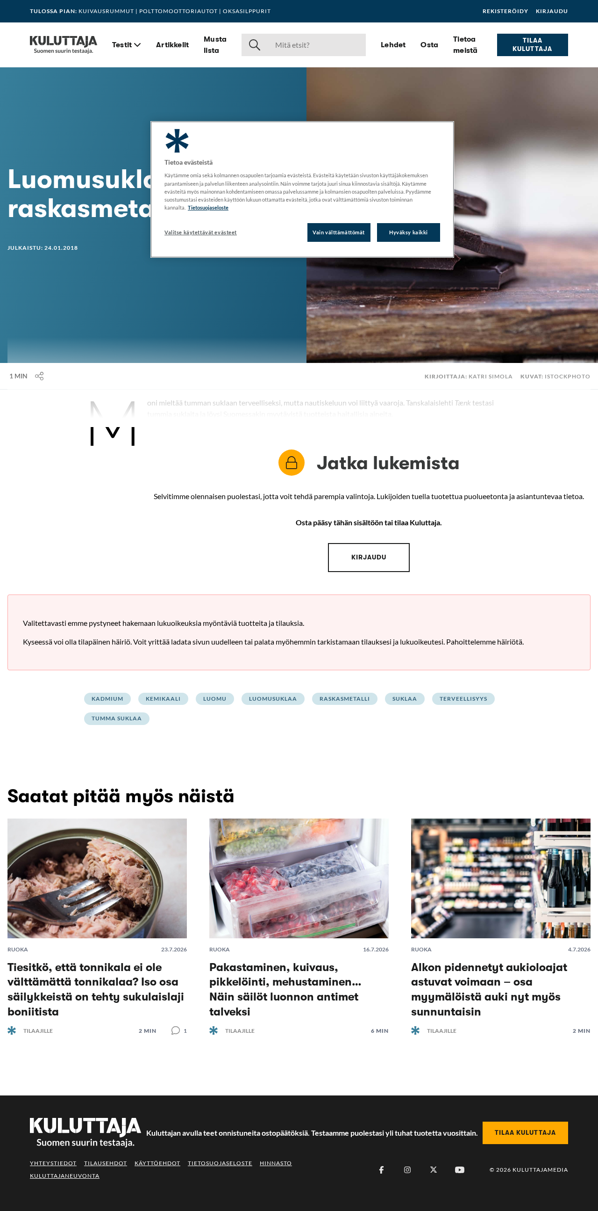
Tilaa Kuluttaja (532, 44)
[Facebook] (381, 1170)
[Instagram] (407, 1170)
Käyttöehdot (157, 1163)
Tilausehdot (105, 1163)
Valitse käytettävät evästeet (200, 232)
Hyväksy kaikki (408, 232)
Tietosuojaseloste (220, 1163)
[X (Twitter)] (433, 1170)
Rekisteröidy (505, 11)
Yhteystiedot (53, 1163)
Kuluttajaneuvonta (65, 1175)
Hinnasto (276, 1163)
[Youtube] (459, 1170)
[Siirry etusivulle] (63, 45)
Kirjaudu (552, 11)
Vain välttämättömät (339, 232)
